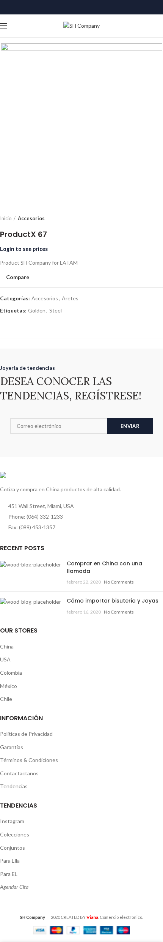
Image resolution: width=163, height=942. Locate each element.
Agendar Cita (14, 887)
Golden (36, 311)
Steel (55, 311)
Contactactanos (19, 773)
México (8, 686)
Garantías (11, 747)
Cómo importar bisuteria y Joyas (112, 600)
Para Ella (10, 860)
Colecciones (14, 834)
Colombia (11, 672)
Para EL (8, 874)
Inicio (6, 218)
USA (5, 659)
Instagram (12, 821)
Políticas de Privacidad (26, 734)
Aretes (70, 298)
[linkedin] (81, 7)
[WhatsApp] (91, 7)
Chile (6, 699)
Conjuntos (12, 847)
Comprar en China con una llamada (104, 567)
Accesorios (31, 218)
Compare (17, 277)
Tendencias (14, 786)
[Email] (72, 7)
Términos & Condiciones (29, 760)
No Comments (119, 582)
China (7, 646)
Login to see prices (24, 249)
